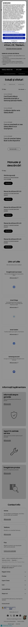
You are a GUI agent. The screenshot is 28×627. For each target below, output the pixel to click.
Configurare (14, 41)
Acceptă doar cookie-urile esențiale (14, 38)
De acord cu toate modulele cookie (14, 34)
